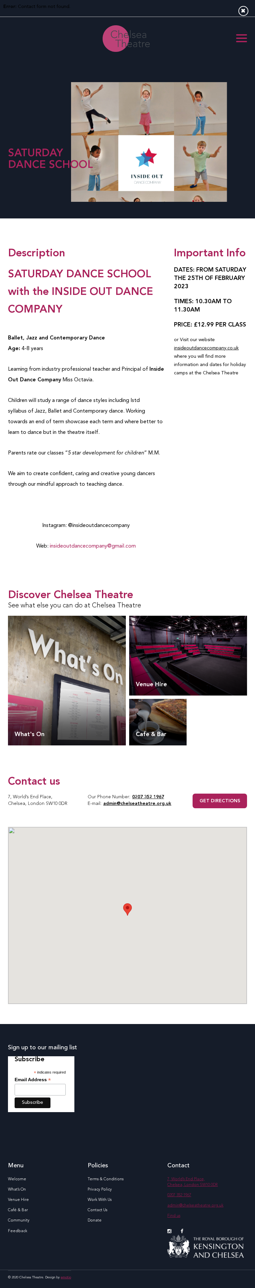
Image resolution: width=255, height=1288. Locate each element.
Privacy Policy (100, 1190)
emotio (66, 1277)
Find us (173, 1216)
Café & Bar (18, 1210)
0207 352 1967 (148, 797)
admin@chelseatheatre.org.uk (137, 803)
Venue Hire (18, 1200)
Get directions (220, 801)
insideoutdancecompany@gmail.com (93, 546)
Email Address (33, 1080)
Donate (95, 1221)
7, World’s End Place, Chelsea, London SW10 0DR (192, 1182)
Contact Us (97, 1210)
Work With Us (100, 1200)
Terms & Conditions (106, 1179)
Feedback (17, 1231)
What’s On (17, 1190)
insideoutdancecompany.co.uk (206, 348)
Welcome (17, 1179)
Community (19, 1221)
